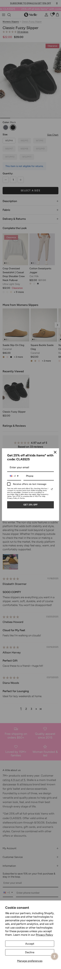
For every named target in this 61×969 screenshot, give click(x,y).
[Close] (55, 452)
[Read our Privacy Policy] (52, 489)
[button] (54, 956)
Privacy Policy (44, 934)
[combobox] (14, 476)
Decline (29, 952)
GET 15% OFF (30, 505)
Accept (29, 943)
